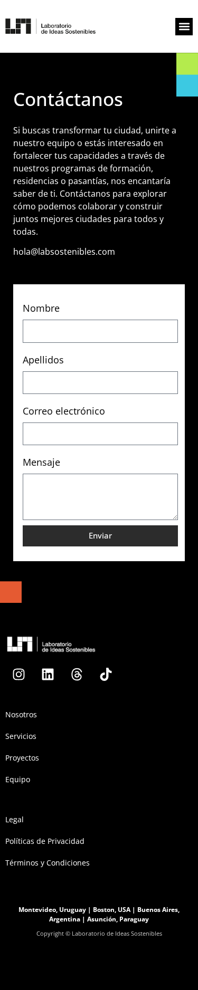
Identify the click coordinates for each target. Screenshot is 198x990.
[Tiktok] (105, 674)
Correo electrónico (64, 411)
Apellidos (43, 359)
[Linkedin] (47, 674)
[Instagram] (18, 674)
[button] (184, 26)
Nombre (41, 308)
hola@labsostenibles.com (64, 251)
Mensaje (41, 462)
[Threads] (76, 674)
